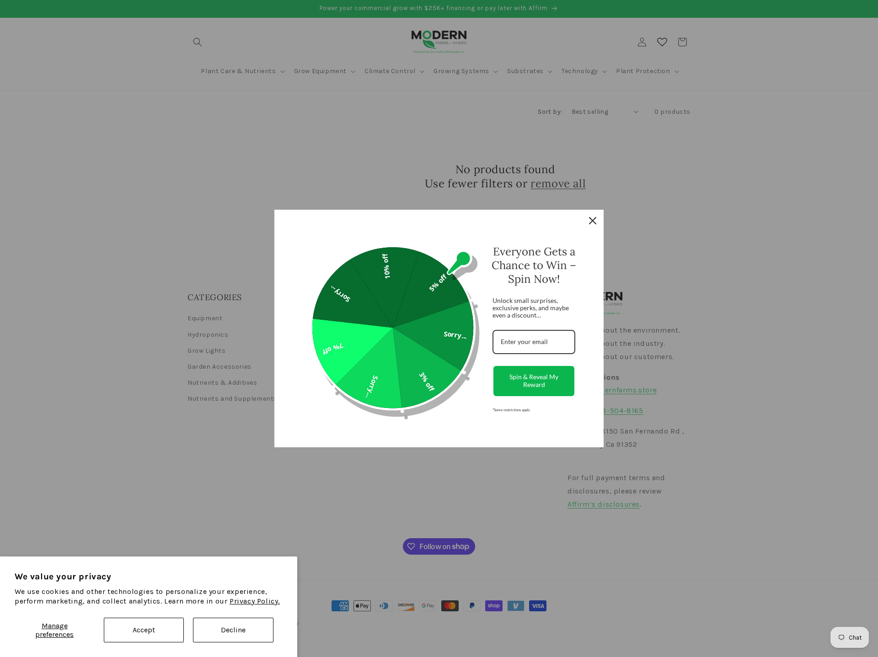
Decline (233, 629)
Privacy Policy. (255, 601)
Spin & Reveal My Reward (533, 380)
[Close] (593, 221)
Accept (144, 629)
